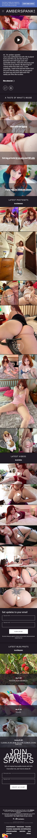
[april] (9, 355)
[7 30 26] (18, 473)
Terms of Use (28, 826)
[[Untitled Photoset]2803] (28, 208)
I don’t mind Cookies (28, 3)
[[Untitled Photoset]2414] (28, 429)
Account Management (10, 826)
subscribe (18, 631)
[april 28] (18, 306)
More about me (8, 81)
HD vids (31, 158)
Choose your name (7, 773)
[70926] (18, 515)
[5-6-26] (18, 598)
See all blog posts (18, 650)
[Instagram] (11, 88)
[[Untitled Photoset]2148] (28, 355)
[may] (18, 232)
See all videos (18, 460)
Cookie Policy (22, 831)
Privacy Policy (9, 828)
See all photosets (18, 203)
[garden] (9, 429)
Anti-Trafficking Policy (26, 828)
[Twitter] (5, 88)
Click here (32, 810)
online (24, 126)
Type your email (6, 622)
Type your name (6, 615)
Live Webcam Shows (23, 189)
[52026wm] (18, 556)
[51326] (18, 577)
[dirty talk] (18, 536)
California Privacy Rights (11, 831)
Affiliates (29, 833)
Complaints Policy (16, 828)
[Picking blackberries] (18, 654)
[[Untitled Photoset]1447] (18, 380)
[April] (28, 281)
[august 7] (9, 208)
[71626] (18, 494)
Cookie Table (9, 833)
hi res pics (20, 158)
